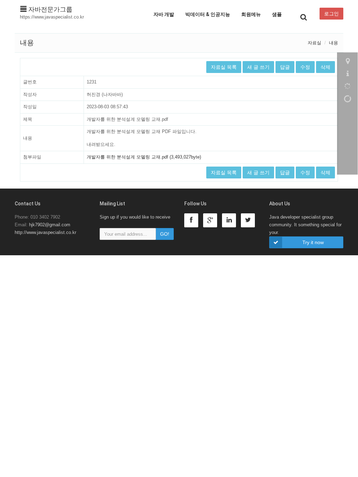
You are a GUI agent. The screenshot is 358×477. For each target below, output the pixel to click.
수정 (305, 67)
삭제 (325, 67)
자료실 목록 (224, 67)
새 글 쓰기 (258, 67)
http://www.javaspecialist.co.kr (45, 232)
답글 (285, 67)
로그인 (331, 13)
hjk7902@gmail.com (49, 224)
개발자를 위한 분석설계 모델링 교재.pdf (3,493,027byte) (144, 157)
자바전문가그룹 (49, 9)
